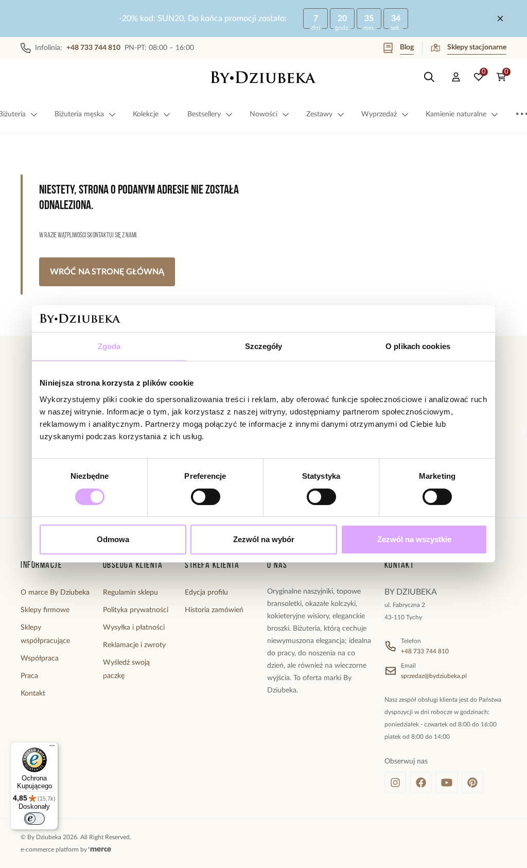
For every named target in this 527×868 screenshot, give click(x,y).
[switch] (205, 497)
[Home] (263, 77)
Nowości (263, 114)
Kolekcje (146, 114)
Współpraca (40, 658)
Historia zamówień (214, 610)
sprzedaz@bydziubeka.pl (434, 676)
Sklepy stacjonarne (476, 47)
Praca (29, 676)
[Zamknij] (500, 18)
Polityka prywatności (135, 610)
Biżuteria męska (79, 114)
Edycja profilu (206, 592)
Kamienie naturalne (456, 114)
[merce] (100, 849)
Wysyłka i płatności (134, 627)
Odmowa (113, 539)
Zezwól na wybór (263, 539)
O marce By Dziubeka (55, 592)
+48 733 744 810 (425, 651)
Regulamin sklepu (130, 592)
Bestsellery (204, 114)
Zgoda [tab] (109, 346)
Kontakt (33, 693)
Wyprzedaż (379, 114)
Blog (407, 47)
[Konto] (456, 77)
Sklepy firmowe (45, 610)
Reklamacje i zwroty (134, 645)
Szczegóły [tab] (264, 346)
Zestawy (319, 114)
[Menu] (52, 748)
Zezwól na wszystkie (414, 539)
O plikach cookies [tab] (417, 346)
